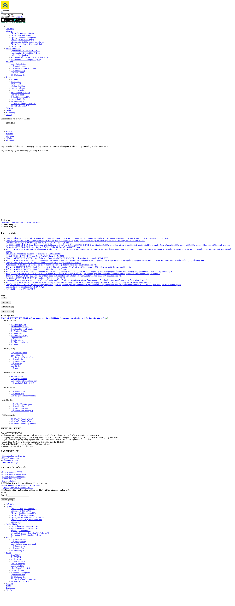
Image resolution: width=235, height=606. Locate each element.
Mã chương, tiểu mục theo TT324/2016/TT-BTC (30, 57)
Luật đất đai (15, 366)
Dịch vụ (9, 31)
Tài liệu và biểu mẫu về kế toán (23, 421)
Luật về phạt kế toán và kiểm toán (24, 381)
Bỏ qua (4, 500)
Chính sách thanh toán (10, 458)
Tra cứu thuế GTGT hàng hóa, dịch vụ (26, 60)
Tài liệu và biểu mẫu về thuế (22, 419)
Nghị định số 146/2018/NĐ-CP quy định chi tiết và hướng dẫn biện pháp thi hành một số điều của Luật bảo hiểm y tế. (51, 265)
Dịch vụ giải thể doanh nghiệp (22, 40)
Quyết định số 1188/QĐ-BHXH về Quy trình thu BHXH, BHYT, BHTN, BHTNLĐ (39, 243)
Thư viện (9, 62)
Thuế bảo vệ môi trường (20, 342)
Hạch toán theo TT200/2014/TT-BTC (25, 51)
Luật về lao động (17, 73)
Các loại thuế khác (18, 86)
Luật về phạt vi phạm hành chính (23, 68)
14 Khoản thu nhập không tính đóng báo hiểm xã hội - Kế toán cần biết (33, 254)
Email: (3, 495)
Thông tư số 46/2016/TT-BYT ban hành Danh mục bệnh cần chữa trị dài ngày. (36, 269)
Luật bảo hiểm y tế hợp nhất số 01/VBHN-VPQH (25, 287)
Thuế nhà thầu (16, 333)
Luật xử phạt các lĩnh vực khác (23, 383)
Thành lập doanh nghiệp (20, 97)
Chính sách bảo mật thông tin (13, 456)
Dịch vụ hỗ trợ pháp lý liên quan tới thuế (26, 44)
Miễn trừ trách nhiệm (10, 462)
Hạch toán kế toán (18, 99)
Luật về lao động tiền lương (21, 404)
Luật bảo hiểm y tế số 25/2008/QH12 (20, 289)
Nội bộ (8, 110)
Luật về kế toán (17, 359)
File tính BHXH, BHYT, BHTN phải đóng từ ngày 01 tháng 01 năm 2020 (35, 256)
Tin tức (8, 77)
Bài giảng (9, 108)
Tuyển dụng (10, 112)
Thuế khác (15, 344)
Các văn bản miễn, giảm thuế (22, 357)
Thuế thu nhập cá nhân (20, 327)
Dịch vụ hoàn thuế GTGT (21, 35)
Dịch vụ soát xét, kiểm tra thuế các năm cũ (27, 42)
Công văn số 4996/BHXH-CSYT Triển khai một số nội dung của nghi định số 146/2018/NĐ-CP (43, 263)
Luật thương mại (17, 394)
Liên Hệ (9, 115)
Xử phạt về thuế (17, 376)
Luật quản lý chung (18, 66)
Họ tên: (4, 492)
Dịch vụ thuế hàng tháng (11, 479)
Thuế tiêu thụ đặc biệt (19, 336)
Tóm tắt (9, 131)
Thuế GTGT (16, 79)
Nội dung (9, 134)
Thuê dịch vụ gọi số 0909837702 (18, 488)
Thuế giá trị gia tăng (18, 325)
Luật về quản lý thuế (19, 353)
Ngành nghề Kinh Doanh (20, 55)
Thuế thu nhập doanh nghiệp (22, 329)
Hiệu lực (9, 138)
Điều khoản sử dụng (10, 460)
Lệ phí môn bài (17, 338)
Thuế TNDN (16, 82)
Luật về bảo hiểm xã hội (20, 406)
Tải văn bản (10, 140)
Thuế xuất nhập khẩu (19, 331)
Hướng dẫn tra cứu (13, 48)
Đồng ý (11, 500)
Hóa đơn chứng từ (18, 88)
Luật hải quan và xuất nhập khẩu (23, 396)
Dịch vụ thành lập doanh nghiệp (23, 37)
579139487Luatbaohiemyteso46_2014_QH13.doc (20, 222)
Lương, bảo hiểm (17, 90)
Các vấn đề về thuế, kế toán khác (23, 104)
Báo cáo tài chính (17, 95)
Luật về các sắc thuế (18, 64)
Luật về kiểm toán (18, 361)
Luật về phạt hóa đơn (19, 379)
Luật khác (14, 368)
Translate (19, 17)
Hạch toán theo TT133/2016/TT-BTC (25, 53)
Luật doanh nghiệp (18, 71)
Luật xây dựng (16, 364)
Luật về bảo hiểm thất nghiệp (22, 411)
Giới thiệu (10, 29)
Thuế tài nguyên (17, 340)
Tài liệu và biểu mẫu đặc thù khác (24, 423)
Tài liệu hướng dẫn (18, 75)
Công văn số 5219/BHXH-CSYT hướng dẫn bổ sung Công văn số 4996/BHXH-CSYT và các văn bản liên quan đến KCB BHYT (57, 258)
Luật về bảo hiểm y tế (19, 408)
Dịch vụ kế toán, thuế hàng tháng (23, 33)
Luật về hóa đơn (17, 355)
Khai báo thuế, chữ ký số (20, 93)
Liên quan (10, 136)
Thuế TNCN (16, 84)
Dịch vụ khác (16, 46)
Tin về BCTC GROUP (20, 106)
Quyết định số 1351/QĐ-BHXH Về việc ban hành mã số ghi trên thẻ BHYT (35, 278)
